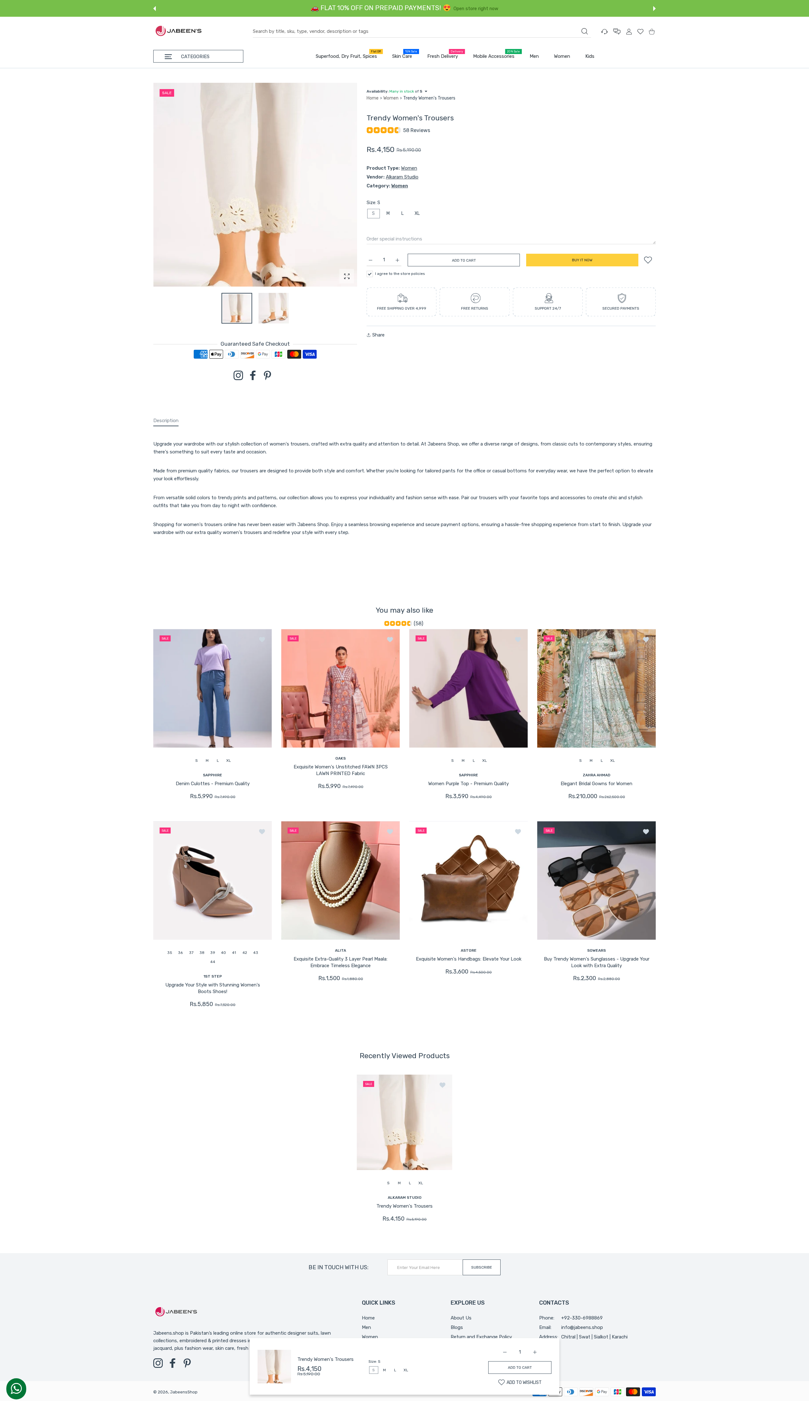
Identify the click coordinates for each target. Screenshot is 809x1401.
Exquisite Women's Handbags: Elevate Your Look (468, 959)
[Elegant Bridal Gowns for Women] (596, 688)
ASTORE (469, 950)
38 (201, 952)
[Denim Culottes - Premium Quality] (212, 688)
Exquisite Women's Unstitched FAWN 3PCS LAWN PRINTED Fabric (341, 770)
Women (390, 98)
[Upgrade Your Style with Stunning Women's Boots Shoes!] (212, 880)
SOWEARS (596, 950)
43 (255, 952)
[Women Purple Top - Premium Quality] (468, 688)
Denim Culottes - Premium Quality (213, 783)
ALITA (340, 950)
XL (417, 213)
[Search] (584, 31)
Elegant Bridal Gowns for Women (596, 783)
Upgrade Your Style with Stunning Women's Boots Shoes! (212, 988)
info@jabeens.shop (582, 1327)
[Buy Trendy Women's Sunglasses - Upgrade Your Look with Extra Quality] (596, 880)
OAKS (340, 758)
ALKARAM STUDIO (405, 1197)
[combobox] (422, 32)
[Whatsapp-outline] (16, 1388)
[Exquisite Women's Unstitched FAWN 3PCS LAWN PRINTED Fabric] (340, 688)
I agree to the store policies (400, 273)
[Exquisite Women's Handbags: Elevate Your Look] (468, 880)
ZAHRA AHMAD (596, 775)
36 (180, 952)
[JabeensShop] (178, 31)
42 (244, 952)
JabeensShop (184, 1392)
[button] (154, 8)
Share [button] (378, 335)
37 (191, 952)
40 (223, 952)
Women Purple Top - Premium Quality (468, 783)
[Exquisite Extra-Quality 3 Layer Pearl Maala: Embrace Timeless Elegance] (340, 880)
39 (212, 952)
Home (373, 98)
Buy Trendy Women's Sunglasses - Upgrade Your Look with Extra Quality (596, 962)
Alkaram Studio (402, 177)
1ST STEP (213, 976)
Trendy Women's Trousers (325, 1359)
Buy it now (582, 260)
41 (234, 952)
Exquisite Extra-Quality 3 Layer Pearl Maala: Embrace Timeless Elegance (340, 962)
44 (212, 962)
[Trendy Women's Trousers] (404, 1122)
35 (169, 952)
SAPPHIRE (212, 775)
